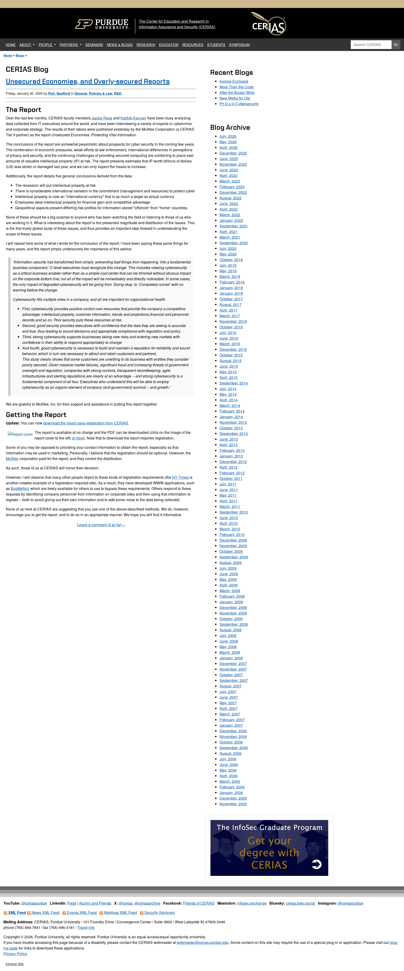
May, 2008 (228, 646)
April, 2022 (229, 209)
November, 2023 (233, 164)
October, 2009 (231, 551)
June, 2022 (229, 203)
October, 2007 (231, 674)
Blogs (20, 55)
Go (396, 44)
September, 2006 (234, 747)
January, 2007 (231, 725)
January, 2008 (231, 658)
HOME (12, 44)
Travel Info (86, 927)
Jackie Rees (102, 118)
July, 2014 (228, 388)
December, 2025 (233, 153)
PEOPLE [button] (46, 44)
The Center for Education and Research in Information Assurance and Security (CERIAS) (177, 23)
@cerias (126, 903)
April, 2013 (229, 444)
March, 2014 (230, 405)
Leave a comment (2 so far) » (101, 524)
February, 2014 (232, 411)
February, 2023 (232, 186)
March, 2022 (230, 214)
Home (8, 55)
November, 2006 (233, 736)
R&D (117, 93)
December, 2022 (233, 192)
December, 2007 (233, 663)
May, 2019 (228, 270)
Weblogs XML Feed (120, 912)
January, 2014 (231, 416)
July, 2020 (228, 248)
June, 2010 (229, 517)
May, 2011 (228, 495)
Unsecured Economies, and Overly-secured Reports (88, 81)
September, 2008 (234, 624)
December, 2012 (233, 461)
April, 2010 (229, 523)
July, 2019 (228, 265)
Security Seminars (159, 912)
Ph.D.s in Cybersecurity (239, 103)
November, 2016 (233, 321)
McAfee (12, 458)
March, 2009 (230, 590)
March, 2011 (230, 506)
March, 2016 (230, 343)
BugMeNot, (20, 488)
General (81, 93)
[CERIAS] (268, 23)
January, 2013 (231, 456)
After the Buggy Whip (237, 92)
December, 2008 (233, 607)
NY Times (180, 477)
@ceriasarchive (147, 903)
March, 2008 (230, 652)
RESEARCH (146, 44)
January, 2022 (231, 220)
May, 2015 (228, 371)
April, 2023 (229, 175)
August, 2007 (231, 686)
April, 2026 (229, 147)
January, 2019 (231, 287)
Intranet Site (15, 963)
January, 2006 (231, 792)
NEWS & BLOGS (120, 44)
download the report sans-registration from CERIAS (85, 423)
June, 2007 (229, 697)
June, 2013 (229, 439)
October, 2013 (231, 428)
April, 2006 (229, 775)
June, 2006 (229, 764)
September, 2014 (234, 383)
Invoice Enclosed (234, 81)
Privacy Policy (15, 953)
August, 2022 (231, 198)
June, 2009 (229, 573)
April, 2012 (229, 467)
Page (71, 903)
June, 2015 (229, 366)
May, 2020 (228, 254)
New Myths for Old (235, 98)
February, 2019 (232, 282)
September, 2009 (234, 557)
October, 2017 (231, 299)
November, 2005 (233, 803)
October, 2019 (231, 259)
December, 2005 (233, 798)
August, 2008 (231, 630)
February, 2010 (232, 534)
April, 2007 (229, 708)
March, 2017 (230, 315)
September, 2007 (234, 680)
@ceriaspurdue (34, 903)
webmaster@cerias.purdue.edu (203, 942)
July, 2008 (228, 635)
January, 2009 (231, 601)
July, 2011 (228, 484)
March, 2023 (230, 181)
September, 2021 (234, 226)
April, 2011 (229, 500)
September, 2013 (234, 433)
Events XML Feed (81, 912)
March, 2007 (230, 714)
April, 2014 (229, 400)
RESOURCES (192, 44)
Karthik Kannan (133, 118)
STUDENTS (216, 44)
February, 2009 (232, 596)
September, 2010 (234, 512)
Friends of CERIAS (199, 903)
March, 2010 (230, 529)
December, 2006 (233, 731)
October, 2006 (231, 742)
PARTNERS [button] (69, 44)
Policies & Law (100, 93)
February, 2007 (232, 719)
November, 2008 (233, 613)
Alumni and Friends (95, 903)
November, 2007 (233, 669)
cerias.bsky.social (300, 903)
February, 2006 (232, 787)
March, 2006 (230, 781)
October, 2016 (231, 327)
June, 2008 (229, 641)
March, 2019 (230, 276)
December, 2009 (233, 540)
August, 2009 (231, 562)
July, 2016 (228, 332)
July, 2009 (228, 568)
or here (78, 438)
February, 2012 (232, 472)
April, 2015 (229, 377)
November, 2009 (233, 545)
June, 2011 (229, 489)
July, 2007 (228, 691)
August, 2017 (231, 304)
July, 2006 (228, 759)
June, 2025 (229, 158)
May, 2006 (228, 770)
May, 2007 (228, 702)
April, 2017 (229, 310)
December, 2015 (233, 349)
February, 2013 (232, 450)
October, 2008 (231, 618)
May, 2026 (228, 141)
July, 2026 (228, 136)
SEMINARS (94, 44)
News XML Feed (45, 912)
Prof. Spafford (59, 93)
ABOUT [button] (25, 44)
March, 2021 (230, 237)
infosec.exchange (252, 903)
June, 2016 (229, 338)
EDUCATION (168, 44)
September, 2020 (234, 242)
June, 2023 (229, 170)
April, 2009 (229, 585)
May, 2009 (228, 579)
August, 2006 (231, 753)
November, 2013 (233, 422)
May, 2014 (228, 394)
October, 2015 (231, 355)
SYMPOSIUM (239, 44)
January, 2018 (231, 293)
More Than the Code (237, 87)
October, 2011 (231, 478)
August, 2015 (231, 360)
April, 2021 (229, 231)
